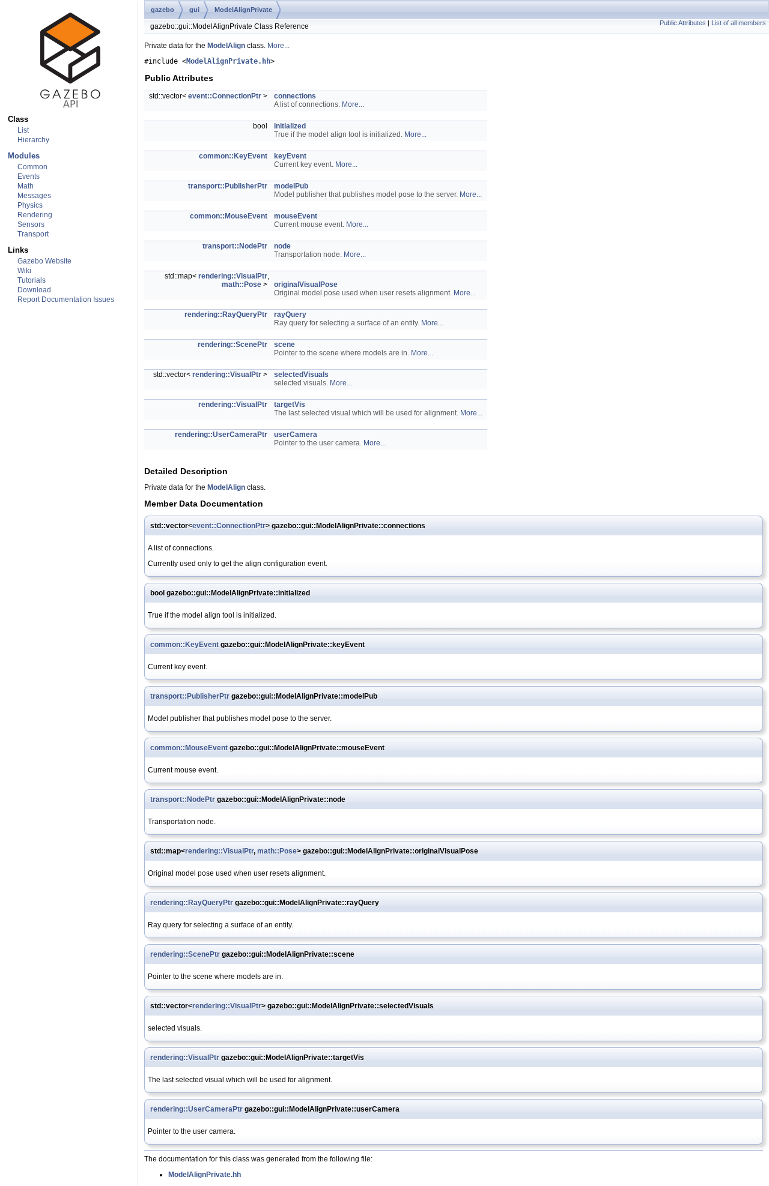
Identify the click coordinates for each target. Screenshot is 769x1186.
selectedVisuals (301, 374)
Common (32, 167)
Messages (34, 195)
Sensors (30, 224)
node (282, 246)
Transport (33, 234)
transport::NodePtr (234, 246)
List (23, 130)
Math (25, 186)
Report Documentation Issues (65, 299)
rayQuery (290, 314)
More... (278, 45)
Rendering (34, 215)
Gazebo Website (44, 261)
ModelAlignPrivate (243, 9)
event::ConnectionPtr (224, 96)
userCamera (295, 434)
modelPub (291, 186)
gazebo (162, 9)
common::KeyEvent (233, 156)
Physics (30, 205)
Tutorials (31, 280)
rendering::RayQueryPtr (225, 314)
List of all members (738, 22)
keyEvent (290, 156)
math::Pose (241, 284)
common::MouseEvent (228, 216)
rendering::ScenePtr (232, 344)
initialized (290, 126)
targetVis (289, 404)
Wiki (24, 270)
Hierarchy (33, 140)
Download (34, 290)
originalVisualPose (306, 284)
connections (295, 96)
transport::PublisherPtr (227, 186)
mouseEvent (295, 216)
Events (28, 176)
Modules (24, 155)
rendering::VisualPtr (232, 276)
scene (284, 344)
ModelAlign (226, 45)
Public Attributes (683, 22)
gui (194, 9)
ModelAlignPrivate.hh (228, 61)
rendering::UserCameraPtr (221, 434)
